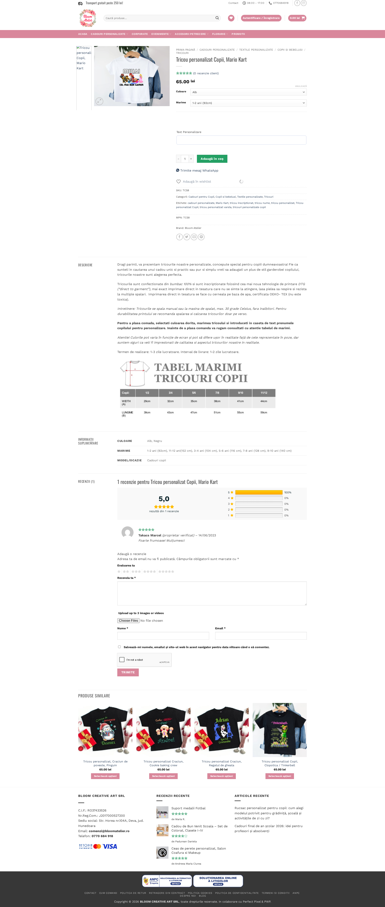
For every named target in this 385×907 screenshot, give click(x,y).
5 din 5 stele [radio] (165, 571)
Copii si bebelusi (290, 49)
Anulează (301, 86)
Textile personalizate (256, 49)
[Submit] (217, 18)
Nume (122, 628)
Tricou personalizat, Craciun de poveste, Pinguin (105, 763)
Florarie (218, 33)
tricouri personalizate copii (249, 207)
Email (220, 628)
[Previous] (100, 76)
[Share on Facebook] (179, 237)
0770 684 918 (102, 836)
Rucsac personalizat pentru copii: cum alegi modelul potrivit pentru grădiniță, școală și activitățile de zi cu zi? (269, 813)
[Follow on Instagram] (304, 3)
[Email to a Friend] (194, 237)
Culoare (181, 91)
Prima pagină (185, 49)
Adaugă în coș (212, 159)
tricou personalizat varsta (215, 207)
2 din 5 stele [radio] (125, 571)
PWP (267, 901)
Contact (233, 2)
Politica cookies (200, 893)
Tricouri (182, 52)
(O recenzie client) (206, 73)
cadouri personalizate (201, 202)
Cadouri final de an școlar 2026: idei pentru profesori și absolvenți (269, 828)
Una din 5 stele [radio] (118, 571)
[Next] (163, 76)
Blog (202, 895)
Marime (181, 102)
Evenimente (160, 33)
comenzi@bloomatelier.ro (109, 831)
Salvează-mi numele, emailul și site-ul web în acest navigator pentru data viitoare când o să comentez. (197, 647)
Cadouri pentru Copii (201, 196)
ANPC (296, 893)
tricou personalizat (282, 202)
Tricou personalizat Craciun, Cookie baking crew (163, 763)
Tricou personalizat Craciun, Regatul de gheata (222, 763)
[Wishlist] (231, 18)
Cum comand (108, 893)
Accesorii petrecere (190, 33)
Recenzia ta (126, 577)
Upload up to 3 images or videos (141, 613)
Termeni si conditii (276, 893)
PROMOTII (238, 33)
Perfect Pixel (251, 901)
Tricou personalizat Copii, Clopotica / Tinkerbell (280, 763)
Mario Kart (222, 202)
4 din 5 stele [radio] (149, 571)
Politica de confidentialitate (237, 893)
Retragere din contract (167, 893)
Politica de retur (133, 893)
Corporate (140, 33)
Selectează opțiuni (105, 776)
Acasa (82, 33)
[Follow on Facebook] (297, 3)
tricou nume (262, 202)
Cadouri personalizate (108, 33)
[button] (297, 18)
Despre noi (188, 895)
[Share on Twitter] (186, 237)
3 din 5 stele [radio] (135, 571)
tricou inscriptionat (241, 202)
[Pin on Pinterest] (201, 237)
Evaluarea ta (126, 565)
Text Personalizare (188, 132)
